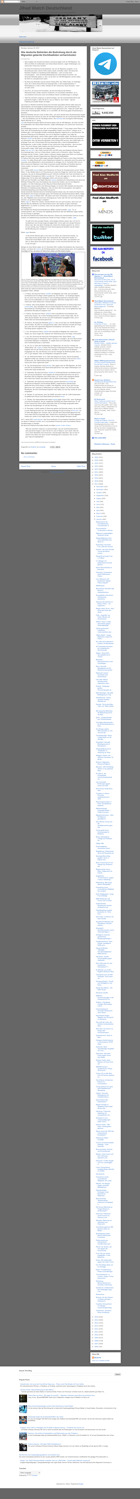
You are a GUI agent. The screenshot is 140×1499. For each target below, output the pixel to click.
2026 (96, 457)
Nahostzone (100, 1294)
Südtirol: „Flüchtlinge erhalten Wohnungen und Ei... (104, 1004)
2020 (96, 475)
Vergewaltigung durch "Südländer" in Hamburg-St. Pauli (103, 750)
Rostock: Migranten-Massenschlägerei (103, 763)
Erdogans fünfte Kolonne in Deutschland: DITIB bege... (104, 1042)
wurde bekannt (38, 419)
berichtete (59, 118)
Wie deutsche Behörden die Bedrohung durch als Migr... (104, 712)
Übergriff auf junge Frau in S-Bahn (104, 557)
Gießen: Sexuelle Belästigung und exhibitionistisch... (103, 1095)
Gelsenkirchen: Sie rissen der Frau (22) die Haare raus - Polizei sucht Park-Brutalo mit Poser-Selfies (52, 1384)
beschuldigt (69, 381)
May (98, 507)
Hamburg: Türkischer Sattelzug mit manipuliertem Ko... (103, 1113)
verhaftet (24, 160)
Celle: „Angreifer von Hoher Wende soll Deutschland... (103, 617)
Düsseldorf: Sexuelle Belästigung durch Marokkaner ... (103, 744)
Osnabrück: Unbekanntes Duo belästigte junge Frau (105, 1289)
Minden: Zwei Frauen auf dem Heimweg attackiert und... (104, 1156)
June (98, 504)
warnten (53, 180)
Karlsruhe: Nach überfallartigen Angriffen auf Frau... (105, 1048)
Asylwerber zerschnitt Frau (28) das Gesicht (104, 545)
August (99, 498)
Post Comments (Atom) (57, 472)
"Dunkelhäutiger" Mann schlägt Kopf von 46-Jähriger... (104, 737)
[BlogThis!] (53, 447)
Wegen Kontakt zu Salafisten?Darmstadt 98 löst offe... (104, 1106)
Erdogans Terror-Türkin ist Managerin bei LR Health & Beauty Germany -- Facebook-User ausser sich (52, 1427)
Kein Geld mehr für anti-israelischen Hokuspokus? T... (104, 965)
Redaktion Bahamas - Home (104, 444)
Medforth (97, 1357)
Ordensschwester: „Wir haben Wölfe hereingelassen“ (44, 1444)
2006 (96, 1346)
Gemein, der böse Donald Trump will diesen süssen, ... (105, 551)
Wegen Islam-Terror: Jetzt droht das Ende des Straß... (105, 610)
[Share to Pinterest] (59, 447)
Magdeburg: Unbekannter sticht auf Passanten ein (105, 852)
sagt (47, 176)
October (99, 492)
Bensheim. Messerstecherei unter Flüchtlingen (104, 661)
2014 (96, 1323)
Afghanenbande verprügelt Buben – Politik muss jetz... (103, 810)
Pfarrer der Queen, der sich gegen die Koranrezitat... (104, 1248)
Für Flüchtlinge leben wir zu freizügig (104, 1266)
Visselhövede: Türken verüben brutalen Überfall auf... (103, 699)
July (98, 501)
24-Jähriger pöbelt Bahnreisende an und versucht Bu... (104, 731)
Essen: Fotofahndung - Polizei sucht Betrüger (104, 1270)
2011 (96, 1332)
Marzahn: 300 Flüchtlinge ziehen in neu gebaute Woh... (105, 768)
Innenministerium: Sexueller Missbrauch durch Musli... (104, 1011)
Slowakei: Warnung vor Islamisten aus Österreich (104, 1222)
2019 (96, 478)
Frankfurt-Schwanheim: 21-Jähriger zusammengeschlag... (104, 1306)
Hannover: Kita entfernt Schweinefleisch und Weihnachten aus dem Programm (53, 1433)
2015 (96, 1320)
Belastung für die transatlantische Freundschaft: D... (103, 523)
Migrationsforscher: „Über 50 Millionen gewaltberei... (105, 817)
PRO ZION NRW (100, 438)
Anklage (54, 399)
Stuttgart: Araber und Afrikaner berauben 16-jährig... (105, 757)
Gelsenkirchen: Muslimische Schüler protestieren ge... (104, 905)
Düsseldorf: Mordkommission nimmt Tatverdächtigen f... (105, 930)
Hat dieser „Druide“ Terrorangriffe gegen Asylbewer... (104, 958)
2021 (96, 472)
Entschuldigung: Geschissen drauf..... (104, 847)
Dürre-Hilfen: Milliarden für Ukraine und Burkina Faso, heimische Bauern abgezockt (105, 304)
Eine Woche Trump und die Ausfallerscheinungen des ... (104, 824)
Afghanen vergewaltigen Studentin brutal (104, 534)
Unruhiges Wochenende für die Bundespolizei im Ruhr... (105, 724)
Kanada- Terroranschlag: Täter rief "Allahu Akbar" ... (105, 706)
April (98, 510)
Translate (34, 1475)
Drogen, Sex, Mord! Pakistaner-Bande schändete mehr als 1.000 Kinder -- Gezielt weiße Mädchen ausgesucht (55, 1460)
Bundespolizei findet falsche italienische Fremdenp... (103, 1235)
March (98, 513)
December (100, 486)
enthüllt (29, 138)
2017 (96, 484)
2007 (96, 1344)
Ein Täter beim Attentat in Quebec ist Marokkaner (105, 642)
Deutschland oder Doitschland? (102, 1101)
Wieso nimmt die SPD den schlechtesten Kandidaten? (105, 1133)
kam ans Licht (30, 150)
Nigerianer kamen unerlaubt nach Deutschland (102, 674)
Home (53, 466)
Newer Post (25, 466)
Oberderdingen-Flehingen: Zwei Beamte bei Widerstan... (102, 1193)
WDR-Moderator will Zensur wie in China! (104, 900)
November (100, 489)
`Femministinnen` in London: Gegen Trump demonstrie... (104, 1276)
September (100, 495)
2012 (96, 1329)
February (99, 516)
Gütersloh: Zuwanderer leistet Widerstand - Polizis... (104, 574)
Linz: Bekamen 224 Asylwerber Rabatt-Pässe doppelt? (103, 581)
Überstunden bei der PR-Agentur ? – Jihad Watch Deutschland (103, 276)
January (99, 519)
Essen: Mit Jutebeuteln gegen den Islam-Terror (105, 1261)
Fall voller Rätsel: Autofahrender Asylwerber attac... (103, 681)
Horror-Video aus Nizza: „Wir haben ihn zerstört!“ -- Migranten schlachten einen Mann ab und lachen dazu (61, 1395)
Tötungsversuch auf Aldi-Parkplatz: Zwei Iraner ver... (104, 976)
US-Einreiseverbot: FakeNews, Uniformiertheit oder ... (104, 630)
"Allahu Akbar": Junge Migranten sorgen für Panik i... (104, 637)
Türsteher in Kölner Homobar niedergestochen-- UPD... (103, 796)
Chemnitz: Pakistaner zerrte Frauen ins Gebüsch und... (103, 1215)
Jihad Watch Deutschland (45, 8)
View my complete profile (100, 1360)
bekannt (48, 365)
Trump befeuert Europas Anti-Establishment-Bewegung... (104, 1088)
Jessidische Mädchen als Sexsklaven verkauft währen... (104, 923)
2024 (96, 463)
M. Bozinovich (99, 399)
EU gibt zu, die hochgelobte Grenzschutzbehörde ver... (104, 776)
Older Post (81, 466)
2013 (96, 1326)
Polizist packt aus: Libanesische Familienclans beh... (103, 1242)
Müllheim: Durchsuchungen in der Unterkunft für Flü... (105, 997)
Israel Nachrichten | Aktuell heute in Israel (104, 340)
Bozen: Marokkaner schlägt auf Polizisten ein (104, 838)
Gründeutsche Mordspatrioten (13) (105, 382)
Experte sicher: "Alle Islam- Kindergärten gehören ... (103, 1126)
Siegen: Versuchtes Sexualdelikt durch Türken (103, 655)
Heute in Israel (99, 418)
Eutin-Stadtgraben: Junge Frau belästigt (105, 895)
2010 (96, 1335)
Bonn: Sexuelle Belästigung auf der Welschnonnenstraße (104, 668)
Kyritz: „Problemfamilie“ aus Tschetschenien (104, 718)
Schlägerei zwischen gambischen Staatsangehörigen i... (104, 936)
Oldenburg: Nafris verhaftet (102, 1139)
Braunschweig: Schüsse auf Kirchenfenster (104, 1150)
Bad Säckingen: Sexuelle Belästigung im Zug (104, 694)
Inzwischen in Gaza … (101, 324)
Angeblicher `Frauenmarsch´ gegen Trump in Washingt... (105, 878)
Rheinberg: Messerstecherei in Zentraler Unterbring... (104, 1283)
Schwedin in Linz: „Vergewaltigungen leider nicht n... (103, 1119)
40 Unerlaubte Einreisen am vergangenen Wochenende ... (104, 648)
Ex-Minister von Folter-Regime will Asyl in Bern (105, 971)
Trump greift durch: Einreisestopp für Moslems (102, 832)
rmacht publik (29, 307)
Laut (22, 122)
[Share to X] (55, 447)
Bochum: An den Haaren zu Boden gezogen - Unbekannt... (104, 1299)
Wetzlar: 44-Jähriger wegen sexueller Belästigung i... (103, 1185)
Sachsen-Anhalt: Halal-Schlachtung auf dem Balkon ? (37, 1390)
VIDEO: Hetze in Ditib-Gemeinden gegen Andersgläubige (103, 623)
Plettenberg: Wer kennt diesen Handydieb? (104, 883)
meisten (38, 249)
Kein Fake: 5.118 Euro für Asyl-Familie (105, 917)
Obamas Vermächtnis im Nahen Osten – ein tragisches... (104, 603)
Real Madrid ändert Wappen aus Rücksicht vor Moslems (104, 1017)
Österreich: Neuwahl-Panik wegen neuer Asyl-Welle (103, 1055)
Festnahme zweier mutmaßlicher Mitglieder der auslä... (104, 1178)
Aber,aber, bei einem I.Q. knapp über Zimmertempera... (104, 1030)
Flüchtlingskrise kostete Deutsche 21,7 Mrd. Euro (104, 912)
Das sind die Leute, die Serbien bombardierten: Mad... (105, 1024)
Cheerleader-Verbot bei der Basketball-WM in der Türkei (45, 1417)
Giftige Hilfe (100, 843)
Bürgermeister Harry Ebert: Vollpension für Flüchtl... (104, 871)
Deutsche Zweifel (102, 993)
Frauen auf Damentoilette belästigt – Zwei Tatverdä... (105, 1144)
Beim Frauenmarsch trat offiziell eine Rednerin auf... (104, 864)
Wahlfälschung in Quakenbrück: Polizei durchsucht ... (104, 1068)
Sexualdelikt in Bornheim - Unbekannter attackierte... (105, 597)
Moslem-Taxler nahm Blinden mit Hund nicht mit (104, 1062)
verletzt (39, 347)
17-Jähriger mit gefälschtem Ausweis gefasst (104, 562)
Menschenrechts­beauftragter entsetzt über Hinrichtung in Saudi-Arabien (50, 1406)
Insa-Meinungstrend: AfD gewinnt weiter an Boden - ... (104, 1229)
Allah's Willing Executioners (104, 360)
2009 (96, 1338)
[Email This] (51, 447)
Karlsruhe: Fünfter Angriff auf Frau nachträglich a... (104, 1162)
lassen (62, 396)
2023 (96, 466)
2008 (96, 1341)
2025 (96, 460)
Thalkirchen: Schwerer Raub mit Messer (103, 1311)
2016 (96, 1317)
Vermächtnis (100, 1174)
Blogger (81, 1484)
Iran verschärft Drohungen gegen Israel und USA (103, 784)
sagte (31, 196)
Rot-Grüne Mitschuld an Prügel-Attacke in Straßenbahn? (104, 1209)
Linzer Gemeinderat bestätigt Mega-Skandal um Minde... (105, 1169)
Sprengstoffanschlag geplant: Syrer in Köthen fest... (103, 858)
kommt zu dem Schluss (63, 425)
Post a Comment (29, 457)
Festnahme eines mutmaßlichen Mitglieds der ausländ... (105, 889)
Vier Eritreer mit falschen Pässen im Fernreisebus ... (104, 1082)
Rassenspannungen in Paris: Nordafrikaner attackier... (103, 803)
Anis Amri (75, 410)
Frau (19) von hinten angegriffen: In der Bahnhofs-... (103, 1255)
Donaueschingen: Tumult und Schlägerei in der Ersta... (104, 983)
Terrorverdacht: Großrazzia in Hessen (104, 529)
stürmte (35, 170)
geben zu (51, 323)
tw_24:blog (98, 322)
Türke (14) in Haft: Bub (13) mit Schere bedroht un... (105, 1075)
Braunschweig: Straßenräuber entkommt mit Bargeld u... (104, 1201)
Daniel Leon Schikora (102, 380)
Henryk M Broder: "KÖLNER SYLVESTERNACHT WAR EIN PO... (104, 950)
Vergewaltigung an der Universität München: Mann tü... (104, 540)
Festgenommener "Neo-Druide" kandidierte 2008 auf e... (104, 943)
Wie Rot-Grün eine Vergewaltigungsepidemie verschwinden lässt (39, 1455)
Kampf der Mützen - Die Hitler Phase (104, 989)
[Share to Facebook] (57, 447)
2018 (96, 481)
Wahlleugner (100, 585)
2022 (96, 469)
